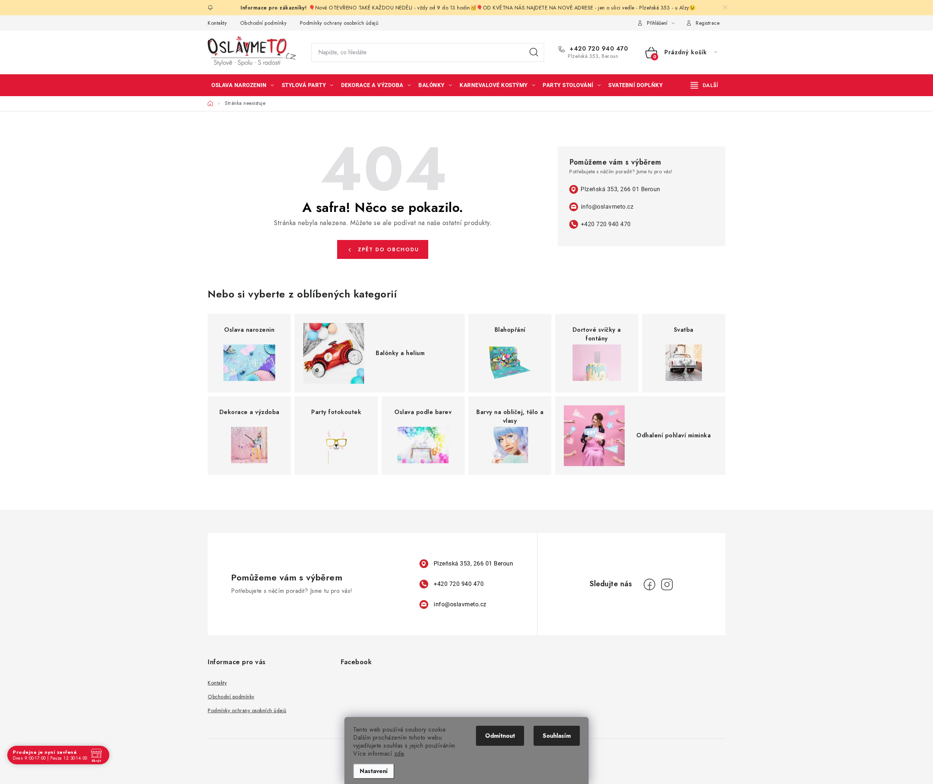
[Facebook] (649, 584)
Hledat (534, 52)
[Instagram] (667, 584)
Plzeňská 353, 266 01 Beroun (620, 189)
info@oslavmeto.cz (607, 206)
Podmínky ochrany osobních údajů (339, 23)
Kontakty (217, 23)
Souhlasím (557, 736)
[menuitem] (243, 85)
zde (399, 753)
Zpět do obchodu (388, 249)
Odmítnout (500, 736)
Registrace (707, 23)
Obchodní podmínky (263, 23)
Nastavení (374, 771)
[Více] (704, 85)
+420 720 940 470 (598, 48)
